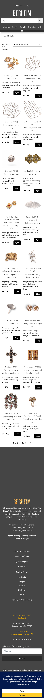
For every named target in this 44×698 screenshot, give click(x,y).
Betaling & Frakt (22, 572)
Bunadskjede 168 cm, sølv (11, 126)
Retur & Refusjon (22, 556)
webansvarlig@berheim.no (22, 530)
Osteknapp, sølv (11, 323)
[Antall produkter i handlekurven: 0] (28, 5)
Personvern (22, 566)
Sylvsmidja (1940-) (11, 122)
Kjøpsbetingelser (22, 561)
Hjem (4, 36)
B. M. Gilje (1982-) (11, 320)
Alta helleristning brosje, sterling (32, 275)
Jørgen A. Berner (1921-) (32, 75)
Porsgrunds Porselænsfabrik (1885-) (32, 414)
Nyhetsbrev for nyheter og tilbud (15, 646)
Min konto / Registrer (22, 551)
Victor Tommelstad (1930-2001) (33, 123)
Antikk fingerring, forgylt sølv (11, 275)
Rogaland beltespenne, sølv (32, 221)
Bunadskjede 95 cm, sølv (32, 80)
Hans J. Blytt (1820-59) (12, 271)
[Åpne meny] (22, 31)
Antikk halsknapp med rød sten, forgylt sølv (11, 225)
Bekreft (22, 659)
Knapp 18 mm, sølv (11, 174)
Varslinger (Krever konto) (22, 599)
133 (24, 442)
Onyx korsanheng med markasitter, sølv (11, 371)
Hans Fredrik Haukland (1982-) (33, 270)
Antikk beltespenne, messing (32, 172)
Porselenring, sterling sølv (32, 420)
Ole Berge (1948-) (11, 367)
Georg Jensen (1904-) (32, 320)
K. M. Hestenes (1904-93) (32, 367)
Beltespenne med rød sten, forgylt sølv (33, 371)
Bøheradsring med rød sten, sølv (11, 418)
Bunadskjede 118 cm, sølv (32, 129)
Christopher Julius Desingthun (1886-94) (11, 218)
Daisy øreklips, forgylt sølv (32, 325)
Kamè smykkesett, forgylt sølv (11, 77)
